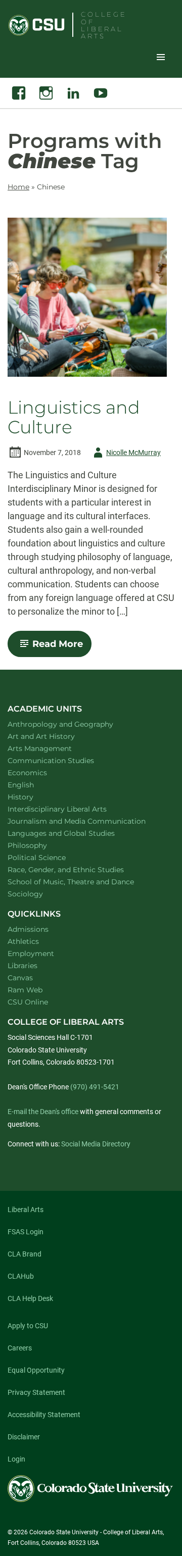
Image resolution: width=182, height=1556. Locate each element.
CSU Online (28, 1002)
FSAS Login (25, 1232)
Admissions (28, 929)
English (34, 784)
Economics (40, 772)
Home (18, 186)
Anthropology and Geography (73, 724)
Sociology (38, 893)
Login (16, 1459)
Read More (62, 647)
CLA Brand (24, 1254)
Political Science (50, 857)
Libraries (22, 965)
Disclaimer (24, 1437)
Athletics (23, 941)
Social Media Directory (95, 1144)
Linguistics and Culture (74, 417)
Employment (31, 953)
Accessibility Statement (44, 1415)
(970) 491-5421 (94, 1087)
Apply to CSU (28, 1326)
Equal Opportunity (36, 1370)
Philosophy (40, 845)
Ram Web (25, 989)
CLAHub (21, 1276)
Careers (20, 1348)
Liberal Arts (25, 1210)
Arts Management (53, 748)
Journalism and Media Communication (87, 821)
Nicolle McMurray (125, 454)
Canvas (20, 977)
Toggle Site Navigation (160, 56)
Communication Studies (64, 760)
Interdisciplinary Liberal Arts (70, 809)
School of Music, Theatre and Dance (84, 881)
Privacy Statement (36, 1392)
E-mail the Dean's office (43, 1112)
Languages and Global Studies (74, 833)
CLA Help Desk (30, 1298)
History (33, 796)
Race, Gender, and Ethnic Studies (79, 869)
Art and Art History (54, 736)
